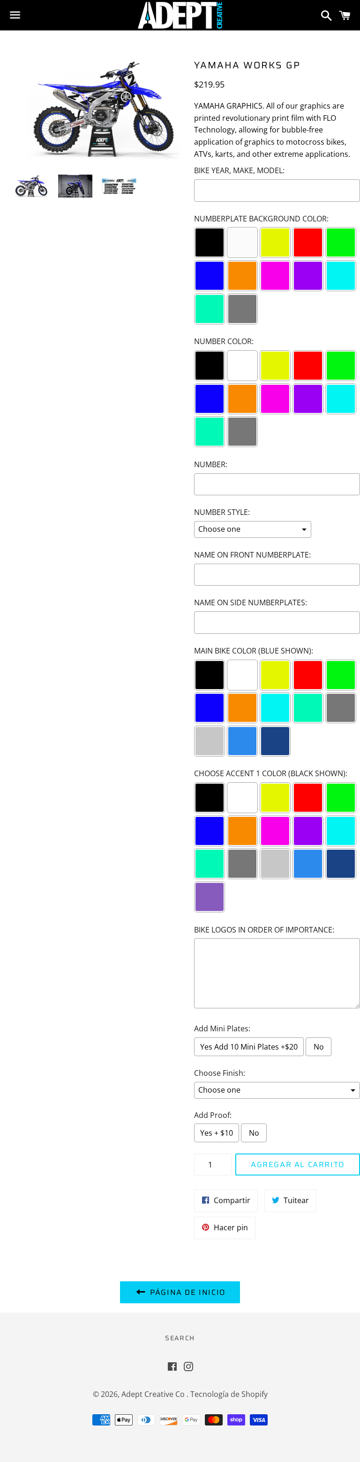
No (319, 1047)
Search (180, 1338)
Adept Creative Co (154, 1394)
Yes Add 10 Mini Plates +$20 (249, 1047)
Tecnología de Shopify (229, 1394)
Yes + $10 (216, 1133)
